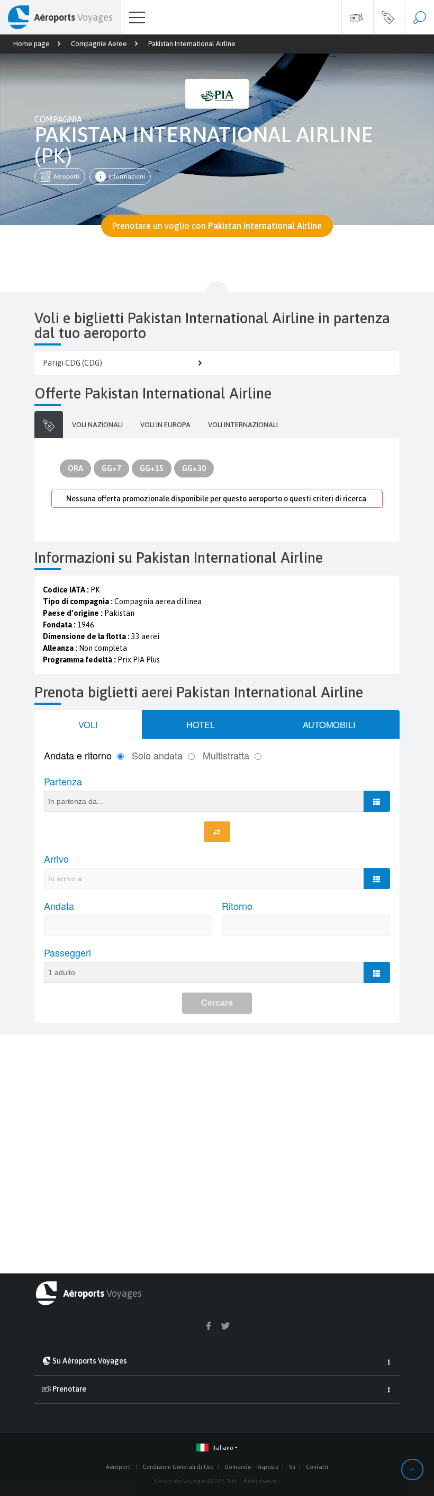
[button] (217, 1448)
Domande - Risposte (251, 1467)
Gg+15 (152, 468)
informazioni (126, 176)
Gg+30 (194, 468)
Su (292, 1467)
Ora (75, 468)
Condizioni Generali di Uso (178, 1467)
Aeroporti (66, 176)
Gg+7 (111, 468)
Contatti (317, 1467)
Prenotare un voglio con (217, 226)
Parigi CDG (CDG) (72, 363)
